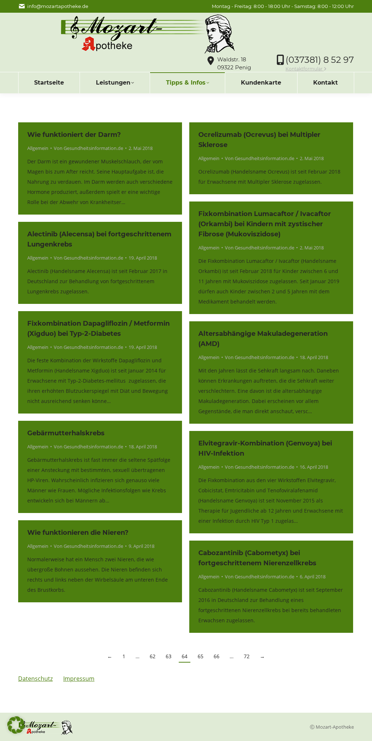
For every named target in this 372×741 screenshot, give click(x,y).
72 (247, 656)
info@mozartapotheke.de (57, 6)
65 (200, 656)
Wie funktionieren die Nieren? (78, 533)
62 (152, 656)
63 (168, 656)
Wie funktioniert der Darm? (74, 135)
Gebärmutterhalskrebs (66, 433)
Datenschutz (35, 679)
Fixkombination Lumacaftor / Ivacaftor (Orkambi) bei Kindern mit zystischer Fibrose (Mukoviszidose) (264, 224)
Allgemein (37, 148)
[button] (16, 725)
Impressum (78, 679)
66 (216, 656)
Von (88, 148)
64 (184, 656)
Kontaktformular (305, 69)
